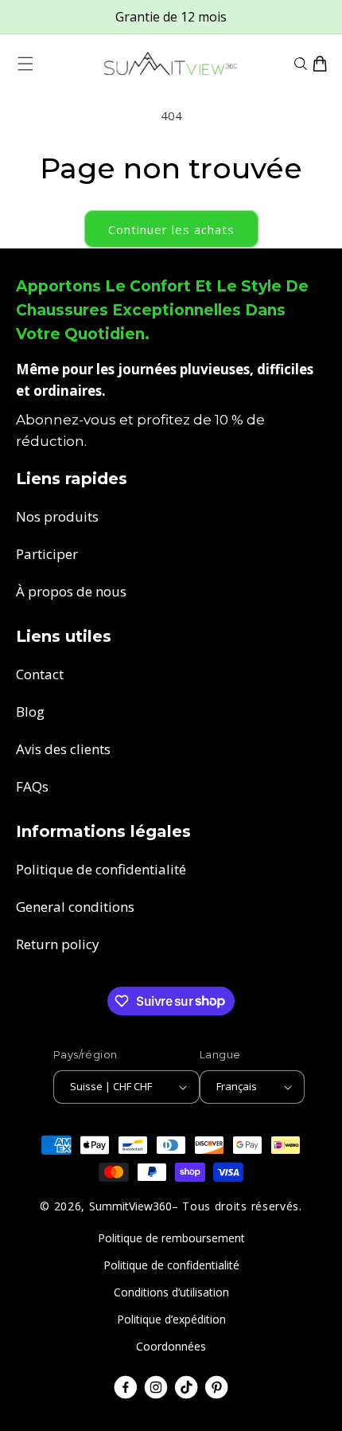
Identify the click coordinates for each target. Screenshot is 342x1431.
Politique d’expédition (171, 1319)
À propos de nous (71, 591)
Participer (47, 554)
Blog (30, 711)
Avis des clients (63, 749)
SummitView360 (130, 1206)
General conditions (75, 906)
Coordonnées (171, 1346)
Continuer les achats (171, 229)
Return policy (57, 944)
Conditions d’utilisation (171, 1292)
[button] (25, 63)
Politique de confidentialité (101, 869)
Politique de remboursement (171, 1237)
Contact (40, 674)
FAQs (32, 786)
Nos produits (57, 516)
